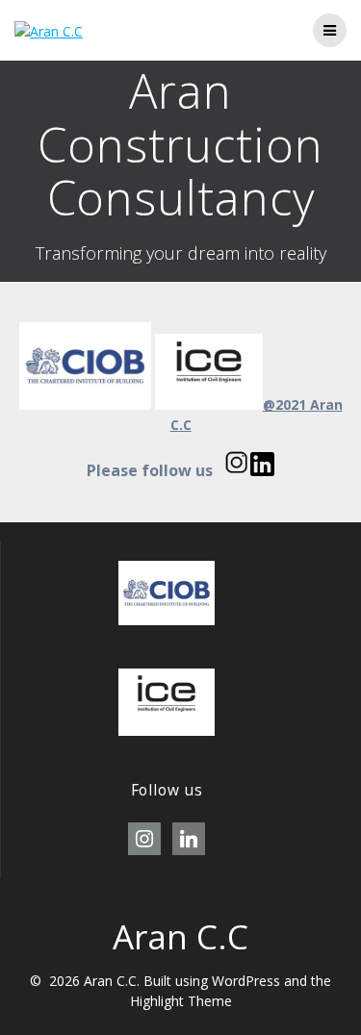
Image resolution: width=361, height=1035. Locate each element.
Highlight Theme (181, 1001)
